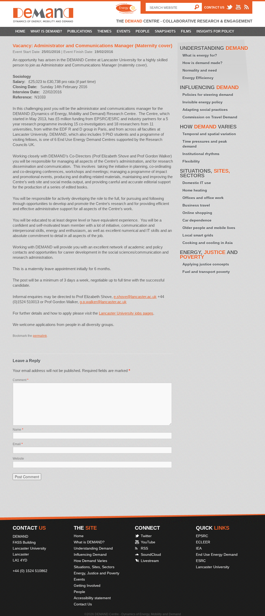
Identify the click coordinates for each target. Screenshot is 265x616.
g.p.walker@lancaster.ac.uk (103, 302)
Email (18, 444)
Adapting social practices (205, 110)
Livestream (150, 561)
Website (18, 458)
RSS (144, 548)
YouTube (148, 542)
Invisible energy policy (202, 102)
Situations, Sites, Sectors (94, 567)
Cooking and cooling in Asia (207, 243)
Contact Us (214, 7)
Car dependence (196, 220)
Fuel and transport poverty (206, 272)
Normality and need (199, 70)
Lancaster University (212, 567)
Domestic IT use (196, 183)
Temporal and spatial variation (209, 134)
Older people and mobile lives (208, 228)
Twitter (146, 536)
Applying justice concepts (205, 264)
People (143, 31)
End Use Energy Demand (217, 554)
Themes (104, 31)
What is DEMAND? (46, 31)
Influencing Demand (90, 554)
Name (18, 429)
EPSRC (202, 536)
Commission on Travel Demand (209, 117)
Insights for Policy (215, 31)
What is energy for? (199, 55)
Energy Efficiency (198, 78)
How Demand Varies (90, 561)
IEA (199, 548)
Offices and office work (203, 198)
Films (186, 31)
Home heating (194, 190)
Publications (79, 31)
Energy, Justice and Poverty (96, 573)
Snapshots (165, 31)
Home (20, 31)
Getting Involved (87, 585)
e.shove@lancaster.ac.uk (135, 296)
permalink (40, 336)
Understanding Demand (93, 548)
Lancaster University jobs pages (126, 313)
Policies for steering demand (207, 95)
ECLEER (203, 542)
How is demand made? (202, 63)
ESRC (201, 561)
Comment (20, 380)
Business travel (196, 205)
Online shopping (197, 213)
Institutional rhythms (200, 154)
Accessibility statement (92, 598)
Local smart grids (197, 235)
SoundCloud (151, 554)
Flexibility (191, 161)
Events (123, 31)
